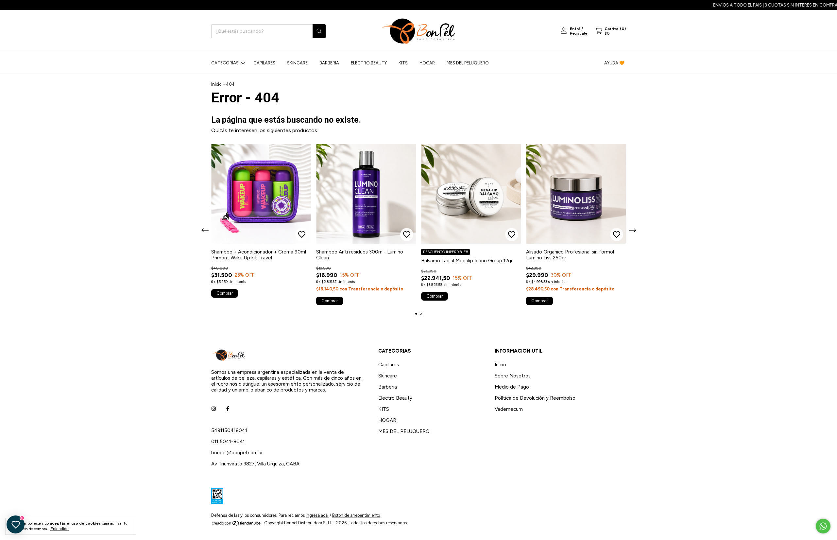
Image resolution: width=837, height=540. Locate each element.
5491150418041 (229, 430)
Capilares (264, 63)
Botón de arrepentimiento (356, 515)
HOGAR (427, 63)
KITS (403, 63)
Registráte (578, 33)
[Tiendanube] (236, 524)
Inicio (216, 84)
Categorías (225, 63)
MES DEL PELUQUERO (468, 63)
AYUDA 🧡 (614, 63)
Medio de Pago (512, 387)
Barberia (329, 63)
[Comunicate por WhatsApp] (823, 526)
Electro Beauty (369, 63)
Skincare (297, 63)
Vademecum (509, 409)
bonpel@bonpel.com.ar (237, 453)
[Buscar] (319, 31)
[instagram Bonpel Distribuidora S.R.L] (213, 409)
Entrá (575, 28)
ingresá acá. (317, 515)
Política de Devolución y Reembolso (535, 398)
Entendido (59, 529)
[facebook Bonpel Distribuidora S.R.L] (227, 409)
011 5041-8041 (228, 441)
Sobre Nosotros (513, 376)
